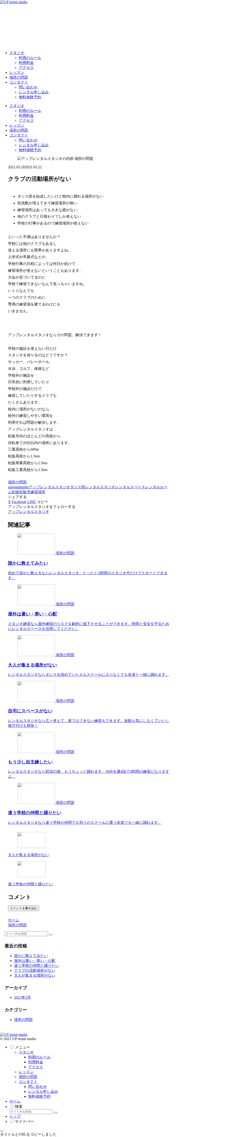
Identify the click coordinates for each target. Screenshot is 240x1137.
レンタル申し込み (43, 1091)
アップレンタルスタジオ (49, 487)
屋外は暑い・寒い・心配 (34, 961)
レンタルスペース (130, 487)
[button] (42, 502)
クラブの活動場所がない (34, 970)
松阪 (15, 492)
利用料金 (35, 1062)
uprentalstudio (18, 487)
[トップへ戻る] (2, 1131)
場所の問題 (17, 482)
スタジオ (26, 1052)
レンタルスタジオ (100, 487)
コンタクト (28, 1082)
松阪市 (24, 492)
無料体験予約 (39, 1096)
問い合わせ (37, 1087)
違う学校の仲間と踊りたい (36, 966)
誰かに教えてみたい (31, 956)
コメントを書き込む (23, 908)
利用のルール (39, 1057)
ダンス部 (77, 487)
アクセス (35, 1067)
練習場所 (37, 492)
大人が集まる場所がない (34, 975)
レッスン (26, 1072)
